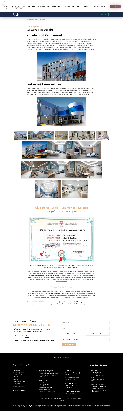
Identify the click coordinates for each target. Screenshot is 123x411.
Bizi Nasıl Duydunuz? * (69, 333)
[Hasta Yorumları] (16, 14)
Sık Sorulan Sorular (18, 386)
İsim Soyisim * (66, 322)
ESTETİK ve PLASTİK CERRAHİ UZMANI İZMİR (99, 385)
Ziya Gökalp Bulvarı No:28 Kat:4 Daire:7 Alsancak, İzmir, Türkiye (34, 340)
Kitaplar (15, 379)
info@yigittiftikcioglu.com (100, 365)
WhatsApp (104, 14)
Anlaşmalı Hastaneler (39, 19)
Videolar (15, 385)
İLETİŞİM (115, 6)
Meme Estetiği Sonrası (97, 388)
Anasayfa (29, 19)
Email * (65, 328)
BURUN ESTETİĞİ (19, 390)
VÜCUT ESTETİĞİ (71, 383)
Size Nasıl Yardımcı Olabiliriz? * (71, 339)
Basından (15, 376)
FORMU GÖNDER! (69, 344)
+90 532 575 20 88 (38, 302)
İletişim (15, 378)
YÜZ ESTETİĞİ (70, 370)
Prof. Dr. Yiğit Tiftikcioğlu (20, 373)
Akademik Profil (17, 374)
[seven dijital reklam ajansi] (61, 400)
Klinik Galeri (16, 383)
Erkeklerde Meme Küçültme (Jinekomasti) (99, 391)
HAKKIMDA (17, 370)
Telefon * (89, 328)
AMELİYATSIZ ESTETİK (72, 391)
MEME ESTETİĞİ (44, 380)
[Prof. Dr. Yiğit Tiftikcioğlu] (13, 5)
